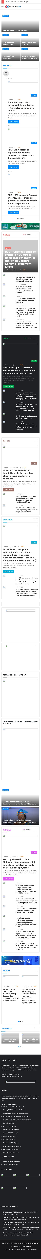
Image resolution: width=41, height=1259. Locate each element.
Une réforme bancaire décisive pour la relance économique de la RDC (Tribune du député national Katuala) (27, 581)
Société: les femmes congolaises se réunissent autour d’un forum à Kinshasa (19, 803)
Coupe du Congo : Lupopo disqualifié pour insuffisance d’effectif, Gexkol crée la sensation (26, 427)
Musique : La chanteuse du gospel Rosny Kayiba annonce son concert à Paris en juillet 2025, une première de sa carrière (26, 312)
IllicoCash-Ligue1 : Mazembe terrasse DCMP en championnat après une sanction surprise (19, 370)
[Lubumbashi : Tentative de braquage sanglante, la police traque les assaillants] (4, 505)
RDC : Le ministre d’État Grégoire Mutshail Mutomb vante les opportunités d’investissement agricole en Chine (29, 996)
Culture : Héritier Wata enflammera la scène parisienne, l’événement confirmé (24, 290)
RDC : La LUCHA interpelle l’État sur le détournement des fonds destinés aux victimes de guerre (27, 946)
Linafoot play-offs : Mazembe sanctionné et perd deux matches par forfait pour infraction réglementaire (26, 407)
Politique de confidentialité (17, 1249)
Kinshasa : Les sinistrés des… (8, 43)
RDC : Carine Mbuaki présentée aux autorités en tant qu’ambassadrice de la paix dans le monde (19, 822)
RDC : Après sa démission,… (8, 57)
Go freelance (27, 1246)
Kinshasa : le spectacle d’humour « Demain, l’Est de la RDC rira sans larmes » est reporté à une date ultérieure (26, 325)
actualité (5, 15)
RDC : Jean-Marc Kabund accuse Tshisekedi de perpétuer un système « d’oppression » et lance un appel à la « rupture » (26, 889)
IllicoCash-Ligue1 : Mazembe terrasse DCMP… (29, 58)
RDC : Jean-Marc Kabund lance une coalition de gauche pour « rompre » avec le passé (27, 901)
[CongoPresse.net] (13, 6)
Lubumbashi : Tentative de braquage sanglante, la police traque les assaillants (27, 510)
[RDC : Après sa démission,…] (10, 54)
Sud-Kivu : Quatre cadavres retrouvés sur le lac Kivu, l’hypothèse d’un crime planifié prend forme (26, 499)
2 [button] (20, 1021)
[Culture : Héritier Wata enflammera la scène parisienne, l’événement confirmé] (4, 284)
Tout (24, 234)
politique (28, 829)
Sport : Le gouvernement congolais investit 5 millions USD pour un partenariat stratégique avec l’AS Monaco (27, 396)
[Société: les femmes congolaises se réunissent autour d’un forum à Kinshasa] (20, 797)
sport (29, 338)
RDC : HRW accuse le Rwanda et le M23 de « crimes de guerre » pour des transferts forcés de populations (22, 199)
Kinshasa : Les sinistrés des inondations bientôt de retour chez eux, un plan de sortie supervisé (18, 474)
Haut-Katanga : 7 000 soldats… (15, 30)
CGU (6, 1249)
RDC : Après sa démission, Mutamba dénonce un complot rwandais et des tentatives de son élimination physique (19, 863)
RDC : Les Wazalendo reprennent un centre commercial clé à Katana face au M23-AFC (21, 154)
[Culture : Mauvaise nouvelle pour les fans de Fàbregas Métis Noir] (4, 296)
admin (11, 99)
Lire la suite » (14, 121)
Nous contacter (32, 1249)
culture (29, 234)
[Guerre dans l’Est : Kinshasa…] (29, 40)
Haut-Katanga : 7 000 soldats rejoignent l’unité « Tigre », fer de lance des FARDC (21, 106)
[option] (20, 37)
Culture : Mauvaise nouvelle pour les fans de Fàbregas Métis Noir (26, 300)
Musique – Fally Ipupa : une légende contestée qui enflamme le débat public (25, 279)
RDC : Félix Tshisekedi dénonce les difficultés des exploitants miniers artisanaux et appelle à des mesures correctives (27, 593)
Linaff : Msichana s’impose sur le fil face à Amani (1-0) (26, 417)
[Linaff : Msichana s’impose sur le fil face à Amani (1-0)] (4, 414)
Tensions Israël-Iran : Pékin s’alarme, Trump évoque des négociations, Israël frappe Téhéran (11, 995)
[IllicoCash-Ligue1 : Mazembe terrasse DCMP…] (29, 54)
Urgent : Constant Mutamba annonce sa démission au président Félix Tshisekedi (26, 910)
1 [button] (19, 1021)
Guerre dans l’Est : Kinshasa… (28, 43)
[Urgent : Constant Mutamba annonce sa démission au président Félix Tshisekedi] (4, 906)
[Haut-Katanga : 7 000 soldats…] (20, 23)
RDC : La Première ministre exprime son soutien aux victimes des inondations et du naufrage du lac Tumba (26, 935)
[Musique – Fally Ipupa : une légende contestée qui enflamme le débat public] (4, 275)
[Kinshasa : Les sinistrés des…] (10, 40)
